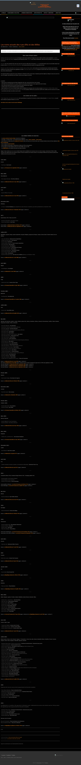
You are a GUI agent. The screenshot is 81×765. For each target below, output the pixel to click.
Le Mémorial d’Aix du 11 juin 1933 (11, 631)
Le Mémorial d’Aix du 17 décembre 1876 (12, 209)
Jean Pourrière (11, 143)
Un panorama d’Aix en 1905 (67, 193)
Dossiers (22, 46)
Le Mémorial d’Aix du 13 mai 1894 (11, 361)
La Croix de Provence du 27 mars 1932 (12, 614)
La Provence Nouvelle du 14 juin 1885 (12, 285)
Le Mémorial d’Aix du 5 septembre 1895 (17, 364)
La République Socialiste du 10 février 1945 (13, 725)
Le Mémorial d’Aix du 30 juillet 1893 (11, 313)
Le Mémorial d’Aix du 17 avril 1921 (11, 547)
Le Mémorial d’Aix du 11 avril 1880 (11, 257)
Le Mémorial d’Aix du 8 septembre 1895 (17, 367)
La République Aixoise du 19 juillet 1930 (12, 588)
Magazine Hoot (39, 762)
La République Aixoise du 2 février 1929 (12, 574)
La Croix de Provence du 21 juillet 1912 (16, 485)
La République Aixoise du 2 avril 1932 (36, 614)
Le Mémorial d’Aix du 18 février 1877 (14, 225)
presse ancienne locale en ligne (9, 138)
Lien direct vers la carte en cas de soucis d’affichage (11, 102)
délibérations (5, 148)
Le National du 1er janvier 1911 (10, 453)
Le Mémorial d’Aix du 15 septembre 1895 (17, 365)
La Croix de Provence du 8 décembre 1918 (24, 533)
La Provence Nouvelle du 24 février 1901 (12, 410)
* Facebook (8, 755)
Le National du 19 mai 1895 (10, 362)
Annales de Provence (19, 141)
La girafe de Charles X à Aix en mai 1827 (70, 150)
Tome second (38, 139)
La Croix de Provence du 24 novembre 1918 (20, 531)
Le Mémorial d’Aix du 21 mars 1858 (11, 181)
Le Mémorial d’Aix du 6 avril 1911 (11, 467)
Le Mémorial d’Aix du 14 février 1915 (11, 513)
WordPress (46, 762)
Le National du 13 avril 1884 (10, 271)
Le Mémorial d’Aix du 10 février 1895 (11, 380)
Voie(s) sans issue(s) (66, 179)
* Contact (3, 755)
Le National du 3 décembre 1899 (10, 394)
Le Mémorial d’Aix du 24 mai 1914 (11, 499)
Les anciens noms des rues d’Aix (13, 738)
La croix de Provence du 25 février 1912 (20, 484)
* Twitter (13, 755)
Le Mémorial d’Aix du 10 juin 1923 (11, 561)
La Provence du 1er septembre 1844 (11, 167)
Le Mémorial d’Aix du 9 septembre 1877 (15, 226)
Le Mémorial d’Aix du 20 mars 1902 (11, 425)
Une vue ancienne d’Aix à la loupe (15, 737)
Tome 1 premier (32, 139)
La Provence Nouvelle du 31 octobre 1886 (12, 299)
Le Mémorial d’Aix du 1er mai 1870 (11, 195)
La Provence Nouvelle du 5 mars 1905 (12, 439)
